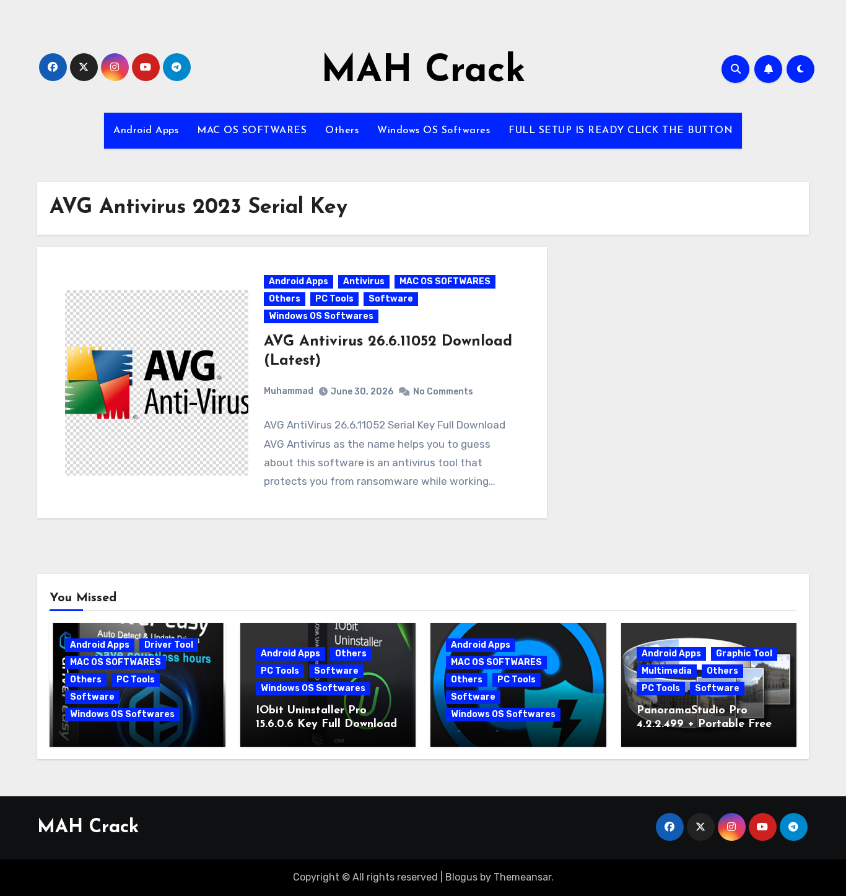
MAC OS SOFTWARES (252, 131)
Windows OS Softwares (433, 131)
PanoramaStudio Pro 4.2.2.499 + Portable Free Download (704, 724)
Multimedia (667, 671)
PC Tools (334, 299)
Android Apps (145, 131)
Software (390, 299)
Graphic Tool (744, 653)
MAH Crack (423, 71)
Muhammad (288, 391)
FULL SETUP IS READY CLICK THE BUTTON (620, 131)
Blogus (461, 877)
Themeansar (522, 877)
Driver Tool (168, 645)
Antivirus (364, 281)
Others (342, 131)
